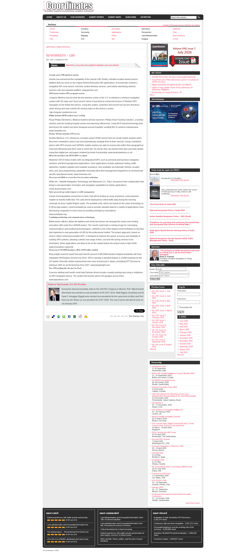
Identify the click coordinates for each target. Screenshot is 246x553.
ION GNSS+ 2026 (159, 480)
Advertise (145, 17)
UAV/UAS (176, 29)
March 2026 (184, 329)
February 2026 (186, 332)
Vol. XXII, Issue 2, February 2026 (159, 316)
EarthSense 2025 (159, 366)
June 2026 (184, 321)
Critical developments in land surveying (116, 529)
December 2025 (186, 338)
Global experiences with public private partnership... (68, 517)
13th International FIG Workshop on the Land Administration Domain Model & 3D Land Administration (174, 395)
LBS (51, 39)
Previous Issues (177, 25)
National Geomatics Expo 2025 (164, 387)
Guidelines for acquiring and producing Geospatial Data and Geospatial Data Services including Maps (174, 223)
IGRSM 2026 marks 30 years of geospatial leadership (173, 77)
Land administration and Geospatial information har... (68, 525)
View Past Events (193, 503)
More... (152, 95)
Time (175, 32)
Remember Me (186, 307)
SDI (113, 39)
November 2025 (186, 341)
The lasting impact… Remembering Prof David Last (68, 532)
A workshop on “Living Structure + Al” (167, 92)
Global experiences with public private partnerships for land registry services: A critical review (122, 534)
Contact (166, 25)
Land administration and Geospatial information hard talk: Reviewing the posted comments (121, 524)
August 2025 (185, 349)
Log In (181, 312)
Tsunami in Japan (161, 539)
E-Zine (175, 39)
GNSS (52, 29)
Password (181, 299)
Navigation (54, 36)
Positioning (54, 32)
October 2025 (185, 344)
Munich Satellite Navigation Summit (166, 417)
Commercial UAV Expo (161, 474)
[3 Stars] (118, 316)
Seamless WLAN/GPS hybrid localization (170, 533)
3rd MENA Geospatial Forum (163, 380)
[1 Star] (111, 316)
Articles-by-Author (192, 25)
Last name (154, 276)
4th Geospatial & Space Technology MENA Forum (172, 467)
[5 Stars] (126, 316)
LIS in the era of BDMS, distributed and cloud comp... (68, 539)
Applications (116, 32)
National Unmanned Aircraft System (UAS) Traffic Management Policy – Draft (171, 239)
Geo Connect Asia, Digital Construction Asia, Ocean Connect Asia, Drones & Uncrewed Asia (173, 424)
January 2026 (185, 335)
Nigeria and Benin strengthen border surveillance (171, 85)
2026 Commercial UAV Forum (164, 432)
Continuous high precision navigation (168, 523)
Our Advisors (77, 17)
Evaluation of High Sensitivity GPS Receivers (172, 517)
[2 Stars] (115, 316)
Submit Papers (96, 17)
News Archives (179, 36)
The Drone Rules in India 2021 (163, 204)
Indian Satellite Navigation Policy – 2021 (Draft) (170, 216)
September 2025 (186, 347)
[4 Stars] (122, 316)
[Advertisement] (173, 146)
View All (153, 349)
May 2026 (184, 324)
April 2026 (184, 327)
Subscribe (130, 17)
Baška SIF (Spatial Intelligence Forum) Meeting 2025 (173, 373)
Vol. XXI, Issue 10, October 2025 (159, 336)
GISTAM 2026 (157, 453)
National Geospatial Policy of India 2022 (167, 210)
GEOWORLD (157, 403)
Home (49, 17)
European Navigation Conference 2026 (167, 446)
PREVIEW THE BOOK (180, 180)
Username (181, 291)
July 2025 (183, 352)
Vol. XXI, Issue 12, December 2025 (159, 326)
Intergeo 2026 (157, 487)
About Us (61, 17)
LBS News (51, 47)
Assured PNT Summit (161, 439)
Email (152, 269)
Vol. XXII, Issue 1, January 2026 (159, 321)
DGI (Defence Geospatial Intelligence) (167, 410)
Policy (114, 36)
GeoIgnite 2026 (158, 460)
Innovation (116, 29)
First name (154, 272)
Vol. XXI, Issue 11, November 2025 (159, 331)
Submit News (114, 17)
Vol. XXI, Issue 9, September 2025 (159, 341)
